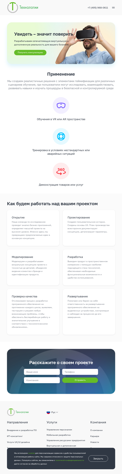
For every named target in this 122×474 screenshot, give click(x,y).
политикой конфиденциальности (69, 460)
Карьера (94, 436)
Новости (94, 442)
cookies (31, 453)
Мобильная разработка (59, 435)
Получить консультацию (30, 52)
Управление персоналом (59, 429)
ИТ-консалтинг (15, 436)
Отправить (80, 380)
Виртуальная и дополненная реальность (61, 447)
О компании (96, 430)
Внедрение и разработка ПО (22, 430)
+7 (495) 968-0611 (98, 7)
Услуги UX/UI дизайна (18, 442)
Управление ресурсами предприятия (66, 440)
